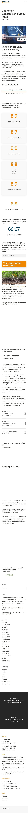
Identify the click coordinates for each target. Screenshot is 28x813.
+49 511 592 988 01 (11, 746)
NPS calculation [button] (9, 255)
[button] (25, 2)
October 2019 (5, 653)
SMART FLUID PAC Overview (9, 786)
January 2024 (5, 634)
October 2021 (5, 644)
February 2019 (5, 660)
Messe (3, 674)
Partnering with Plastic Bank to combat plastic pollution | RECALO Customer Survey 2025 (14, 600)
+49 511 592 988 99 (9, 748)
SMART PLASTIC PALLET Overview (11, 788)
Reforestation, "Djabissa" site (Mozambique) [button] (7, 413)
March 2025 (5, 629)
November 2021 (6, 641)
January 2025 (5, 632)
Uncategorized (5, 684)
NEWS (10, 19)
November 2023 (6, 637)
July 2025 (4, 627)
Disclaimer (4, 801)
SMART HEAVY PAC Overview (9, 784)
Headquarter (5, 19)
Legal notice (5, 796)
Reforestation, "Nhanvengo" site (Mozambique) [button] (8, 423)
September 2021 (6, 646)
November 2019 (6, 651)
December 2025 (6, 625)
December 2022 (6, 639)
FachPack (4, 669)
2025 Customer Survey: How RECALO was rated (13, 604)
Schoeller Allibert (6, 681)
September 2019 (6, 656)
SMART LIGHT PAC (7, 781)
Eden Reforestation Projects (18, 286)
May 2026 (4, 622)
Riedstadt (4, 679)
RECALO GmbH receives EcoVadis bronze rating (12, 608)
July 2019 (4, 658)
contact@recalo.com (11, 750)
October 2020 (5, 648)
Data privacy (5, 798)
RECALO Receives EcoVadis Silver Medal (12, 597)
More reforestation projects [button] (9, 432)
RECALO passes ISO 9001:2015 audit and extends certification (13, 613)
